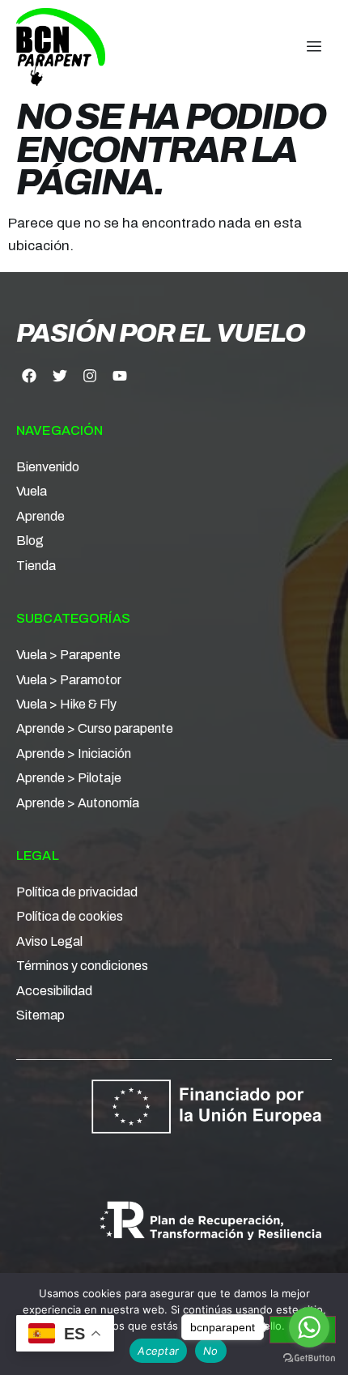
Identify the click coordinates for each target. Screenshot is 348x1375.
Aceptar (158, 1350)
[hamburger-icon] (313, 47)
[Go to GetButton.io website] (309, 1358)
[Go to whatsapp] (309, 1327)
